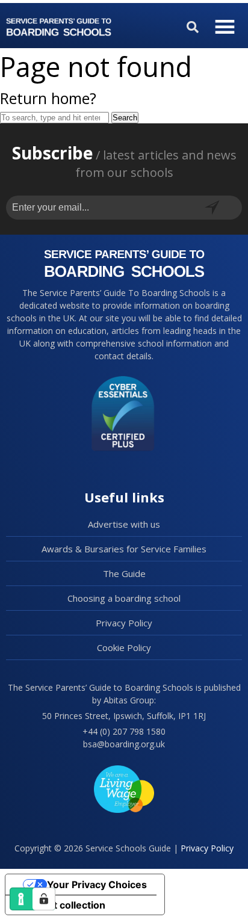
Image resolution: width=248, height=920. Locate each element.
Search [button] (125, 117)
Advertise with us (124, 524)
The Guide (124, 573)
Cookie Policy (124, 647)
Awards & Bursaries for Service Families (124, 549)
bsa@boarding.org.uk (124, 744)
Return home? (48, 98)
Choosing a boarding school (124, 598)
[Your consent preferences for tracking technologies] (44, 899)
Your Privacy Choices (97, 884)
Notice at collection (60, 905)
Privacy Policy (124, 623)
